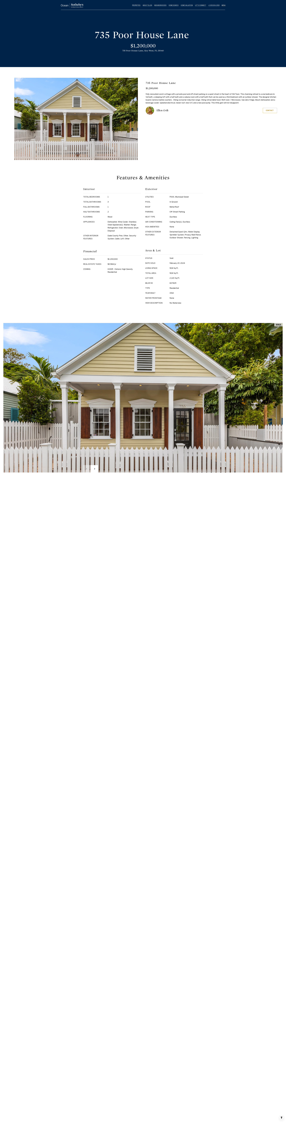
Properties (136, 5)
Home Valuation (187, 5)
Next (94, 468)
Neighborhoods (160, 5)
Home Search (174, 5)
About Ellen (147, 5)
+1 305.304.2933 (214, 5)
